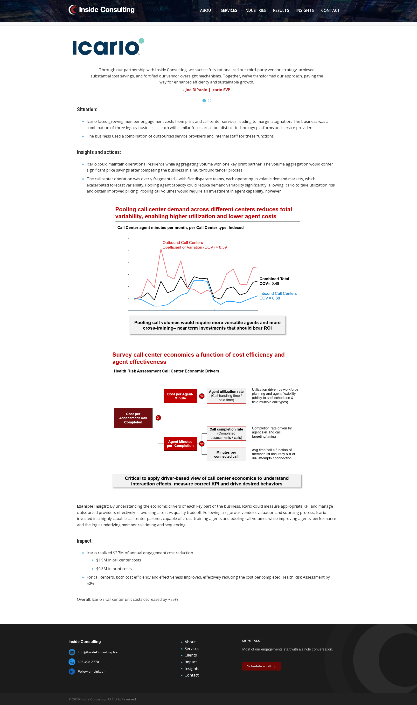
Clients (191, 655)
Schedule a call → (261, 666)
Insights (305, 10)
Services (229, 10)
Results (281, 10)
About (207, 10)
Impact (191, 661)
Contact (330, 10)
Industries (255, 10)
